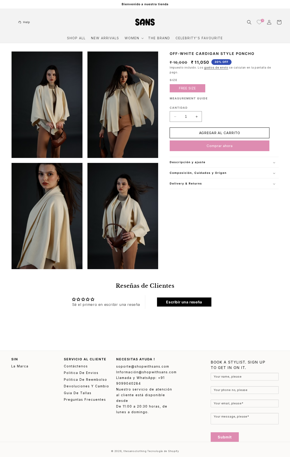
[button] (133, 38)
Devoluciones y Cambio (86, 386)
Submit (225, 437)
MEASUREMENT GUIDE (189, 98)
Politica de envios (81, 373)
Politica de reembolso (85, 379)
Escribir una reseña (184, 302)
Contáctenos (76, 366)
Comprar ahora (220, 146)
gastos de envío (216, 67)
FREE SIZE (187, 88)
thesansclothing (135, 451)
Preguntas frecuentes (85, 399)
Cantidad (179, 108)
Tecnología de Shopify (163, 451)
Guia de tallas (78, 393)
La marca (20, 366)
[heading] (245, 364)
